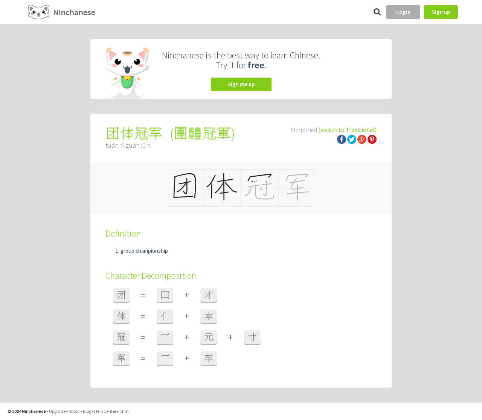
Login (403, 11)
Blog (87, 411)
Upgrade (57, 411)
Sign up (441, 11)
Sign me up (241, 84)
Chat (124, 411)
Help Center (105, 411)
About (74, 411)
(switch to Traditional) (347, 129)
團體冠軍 (202, 133)
